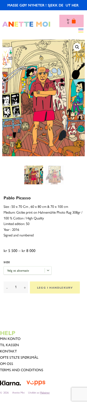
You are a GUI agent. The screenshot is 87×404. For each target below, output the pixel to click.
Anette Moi (18, 392)
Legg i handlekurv (55, 287)
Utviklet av (39, 392)
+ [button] (25, 287)
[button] (77, 47)
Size (7, 262)
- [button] (7, 287)
